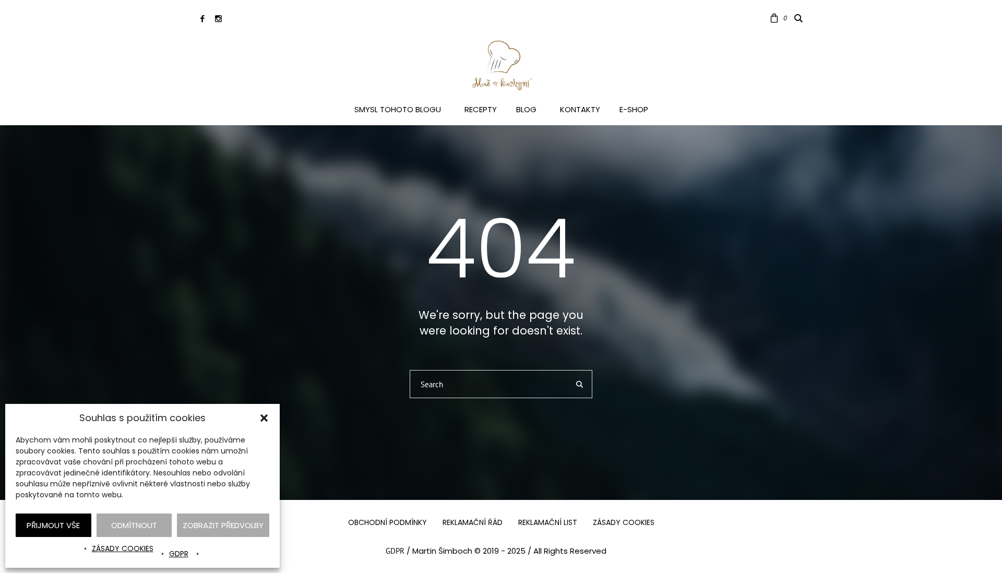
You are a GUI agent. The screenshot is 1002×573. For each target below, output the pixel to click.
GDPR (178, 553)
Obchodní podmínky (387, 522)
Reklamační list (547, 522)
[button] (264, 418)
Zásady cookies (122, 548)
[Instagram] (218, 18)
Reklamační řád (473, 522)
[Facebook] (202, 18)
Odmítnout (134, 525)
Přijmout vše (53, 525)
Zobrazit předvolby (223, 525)
